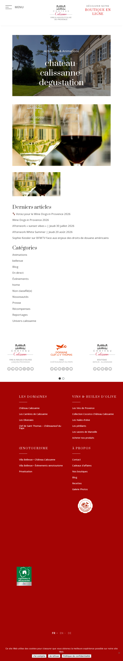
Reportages (20, 315)
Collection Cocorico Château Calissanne (93, 414)
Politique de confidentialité (76, 656)
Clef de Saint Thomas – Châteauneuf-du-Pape (40, 427)
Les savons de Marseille (84, 432)
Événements (20, 279)
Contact (76, 460)
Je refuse (54, 656)
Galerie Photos (80, 489)
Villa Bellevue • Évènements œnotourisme (41, 465)
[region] (61, 357)
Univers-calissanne (24, 321)
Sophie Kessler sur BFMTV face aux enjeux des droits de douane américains (60, 238)
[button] (20, 357)
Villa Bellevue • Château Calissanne (37, 460)
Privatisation (25, 471)
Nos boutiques (80, 471)
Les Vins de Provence (83, 408)
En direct (18, 273)
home (16, 285)
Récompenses (21, 309)
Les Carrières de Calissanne (33, 414)
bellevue (17, 260)
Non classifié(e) (22, 291)
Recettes (77, 483)
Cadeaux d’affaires (82, 465)
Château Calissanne (29, 408)
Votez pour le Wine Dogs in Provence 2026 (42, 214)
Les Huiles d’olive (81, 420)
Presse (16, 303)
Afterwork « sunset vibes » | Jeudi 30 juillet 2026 (43, 226)
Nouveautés (20, 297)
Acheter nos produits (83, 438)
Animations (19, 255)
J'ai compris (39, 656)
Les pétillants (79, 426)
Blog (15, 267)
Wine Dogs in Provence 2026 (30, 220)
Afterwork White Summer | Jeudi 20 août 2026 (42, 232)
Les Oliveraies (26, 420)
